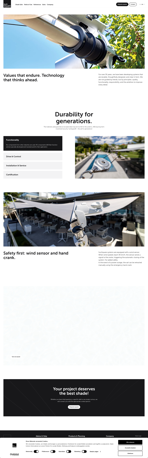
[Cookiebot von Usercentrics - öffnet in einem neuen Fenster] (14, 454)
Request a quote (122, 4)
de (140, 4)
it (144, 4)
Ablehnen (130, 453)
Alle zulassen (130, 442)
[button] (19, 5)
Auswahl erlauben (130, 448)
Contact (133, 4)
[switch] (53, 451)
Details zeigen (94, 451)
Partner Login (138, 436)
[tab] (32, 143)
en (142, 4)
